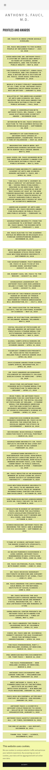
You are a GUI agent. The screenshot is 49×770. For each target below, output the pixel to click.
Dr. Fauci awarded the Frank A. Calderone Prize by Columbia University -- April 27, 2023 (24, 625)
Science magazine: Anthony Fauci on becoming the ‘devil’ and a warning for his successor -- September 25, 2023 (24, 528)
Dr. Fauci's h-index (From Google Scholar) (24, 40)
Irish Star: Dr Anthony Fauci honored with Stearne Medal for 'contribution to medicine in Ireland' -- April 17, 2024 (24, 387)
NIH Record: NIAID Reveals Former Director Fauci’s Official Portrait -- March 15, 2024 (24, 434)
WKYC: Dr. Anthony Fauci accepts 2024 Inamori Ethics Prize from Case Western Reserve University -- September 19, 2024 (24, 253)
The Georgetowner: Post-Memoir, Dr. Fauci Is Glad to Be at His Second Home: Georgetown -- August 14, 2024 (24, 265)
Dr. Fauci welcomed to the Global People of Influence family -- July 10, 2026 (24, 49)
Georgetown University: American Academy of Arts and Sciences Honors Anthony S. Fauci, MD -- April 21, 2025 (24, 172)
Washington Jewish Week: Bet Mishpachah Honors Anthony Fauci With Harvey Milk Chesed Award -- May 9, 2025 (24, 148)
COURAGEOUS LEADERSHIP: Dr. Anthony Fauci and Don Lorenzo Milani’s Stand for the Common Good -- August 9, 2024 (24, 285)
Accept (24, 764)
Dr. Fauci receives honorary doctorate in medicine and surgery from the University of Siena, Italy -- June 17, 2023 (24, 575)
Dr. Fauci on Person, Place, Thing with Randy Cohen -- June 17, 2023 (24, 565)
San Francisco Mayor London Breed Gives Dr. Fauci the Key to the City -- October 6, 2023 (24, 501)
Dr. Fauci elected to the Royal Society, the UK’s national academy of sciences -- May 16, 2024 (24, 310)
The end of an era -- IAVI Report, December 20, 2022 (24, 727)
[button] (5, 5)
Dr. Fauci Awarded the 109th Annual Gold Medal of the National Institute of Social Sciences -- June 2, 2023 (24, 587)
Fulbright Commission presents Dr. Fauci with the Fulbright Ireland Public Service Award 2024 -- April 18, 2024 (24, 354)
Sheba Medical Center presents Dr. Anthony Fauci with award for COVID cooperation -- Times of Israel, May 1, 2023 (24, 614)
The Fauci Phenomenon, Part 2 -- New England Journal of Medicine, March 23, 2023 (24, 647)
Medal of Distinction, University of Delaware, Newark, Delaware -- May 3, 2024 (24, 319)
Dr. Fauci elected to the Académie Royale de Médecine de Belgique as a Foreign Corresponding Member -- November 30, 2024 (24, 236)
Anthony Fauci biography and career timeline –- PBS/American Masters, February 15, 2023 (24, 675)
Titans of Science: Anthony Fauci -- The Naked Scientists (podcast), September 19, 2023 (24, 544)
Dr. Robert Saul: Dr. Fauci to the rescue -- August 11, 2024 (24, 275)
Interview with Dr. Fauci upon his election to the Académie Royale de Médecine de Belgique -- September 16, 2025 (24, 125)
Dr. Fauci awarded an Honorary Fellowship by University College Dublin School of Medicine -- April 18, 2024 (24, 375)
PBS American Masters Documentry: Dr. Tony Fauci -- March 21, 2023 (24, 656)
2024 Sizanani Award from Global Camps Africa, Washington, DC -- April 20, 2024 (24, 365)
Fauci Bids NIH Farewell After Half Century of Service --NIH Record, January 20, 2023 (24, 698)
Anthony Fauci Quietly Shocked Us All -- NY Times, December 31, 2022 (24, 719)
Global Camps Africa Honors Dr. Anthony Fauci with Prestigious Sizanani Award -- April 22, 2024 (24, 343)
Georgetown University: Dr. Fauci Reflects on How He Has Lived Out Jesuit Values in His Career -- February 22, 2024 (24, 445)
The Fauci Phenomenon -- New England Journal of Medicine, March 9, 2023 (24, 665)
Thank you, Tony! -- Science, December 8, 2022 (24, 735)
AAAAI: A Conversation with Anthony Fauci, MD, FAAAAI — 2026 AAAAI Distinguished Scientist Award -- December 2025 (24, 113)
